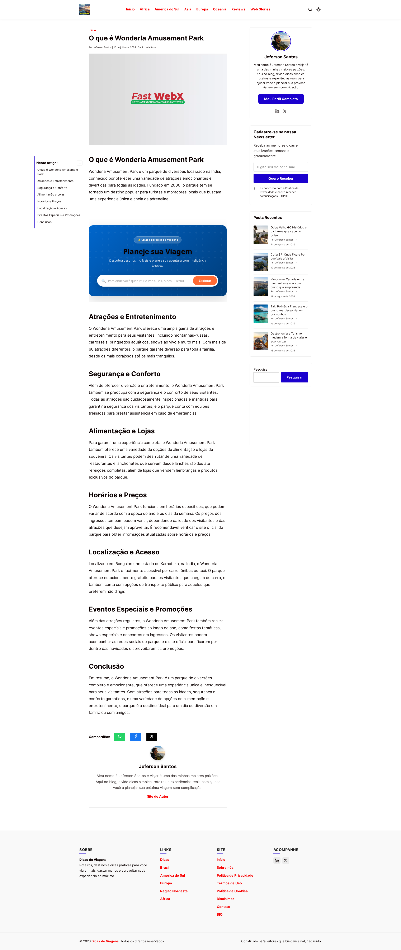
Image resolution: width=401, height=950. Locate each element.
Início (92, 30)
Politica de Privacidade (235, 875)
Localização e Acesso (52, 208)
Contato (223, 907)
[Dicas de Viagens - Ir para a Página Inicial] (84, 9)
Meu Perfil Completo (281, 99)
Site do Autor (158, 796)
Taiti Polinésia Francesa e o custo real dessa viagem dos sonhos (289, 310)
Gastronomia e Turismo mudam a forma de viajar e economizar (289, 337)
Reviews (238, 9)
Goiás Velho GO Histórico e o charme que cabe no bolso (289, 231)
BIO (220, 914)
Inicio (130, 9)
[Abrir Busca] (310, 9)
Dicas (164, 859)
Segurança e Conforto (52, 187)
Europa (202, 9)
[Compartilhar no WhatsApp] (119, 737)
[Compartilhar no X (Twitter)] (151, 737)
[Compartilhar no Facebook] (135, 737)
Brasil (164, 867)
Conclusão (44, 222)
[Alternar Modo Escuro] (318, 9)
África (145, 9)
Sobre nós (225, 867)
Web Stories (260, 9)
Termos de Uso (229, 883)
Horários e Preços (49, 201)
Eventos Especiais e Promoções (58, 215)
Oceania (219, 9)
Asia (187, 9)
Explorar (205, 281)
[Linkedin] (277, 111)
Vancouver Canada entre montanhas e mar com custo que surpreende (287, 283)
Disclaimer (225, 899)
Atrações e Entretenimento (55, 181)
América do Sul (167, 9)
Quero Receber (281, 178)
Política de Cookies (232, 891)
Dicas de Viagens (105, 941)
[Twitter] (285, 111)
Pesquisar (261, 369)
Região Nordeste (174, 891)
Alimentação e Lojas (51, 194)
